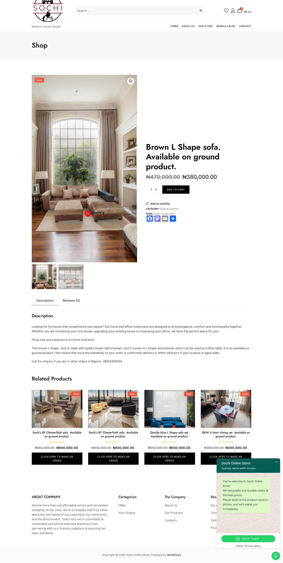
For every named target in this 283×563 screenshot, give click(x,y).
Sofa (171, 213)
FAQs (121, 505)
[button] (130, 81)
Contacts (171, 520)
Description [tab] (45, 300)
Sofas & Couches (169, 208)
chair (157, 213)
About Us (171, 505)
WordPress (174, 554)
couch (164, 213)
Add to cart (176, 189)
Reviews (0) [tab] (71, 300)
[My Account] (233, 10)
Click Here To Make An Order (57, 458)
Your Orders (126, 513)
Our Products (174, 513)
